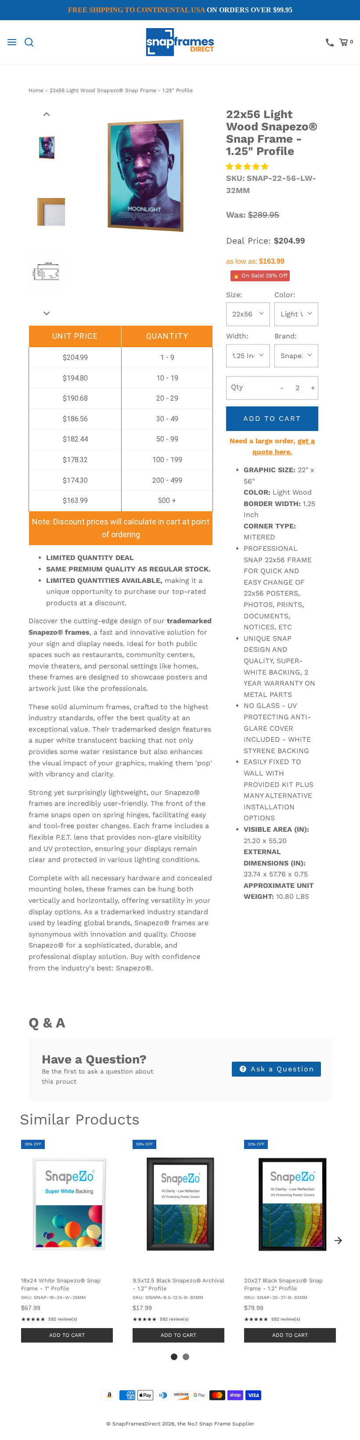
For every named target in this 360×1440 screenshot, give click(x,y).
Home (36, 90)
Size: (234, 295)
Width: (237, 336)
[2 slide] (186, 1357)
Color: (284, 295)
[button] (46, 113)
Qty (237, 387)
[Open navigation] (12, 42)
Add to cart (272, 418)
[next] (338, 1241)
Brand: (285, 336)
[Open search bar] (32, 42)
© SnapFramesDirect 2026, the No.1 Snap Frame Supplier (180, 1424)
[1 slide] (174, 1357)
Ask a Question (281, 1069)
